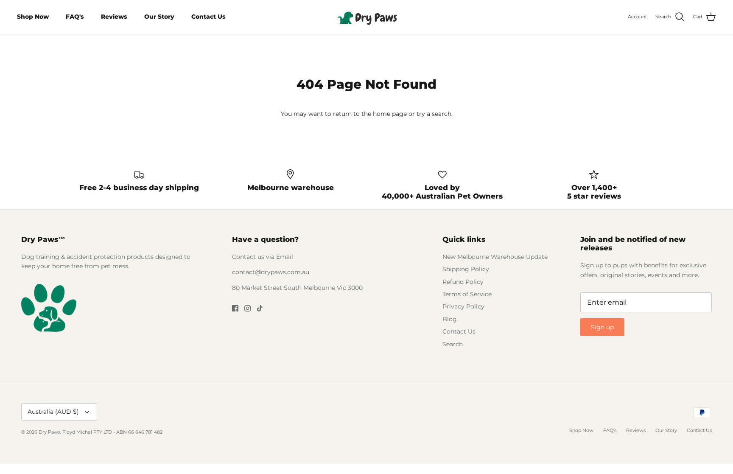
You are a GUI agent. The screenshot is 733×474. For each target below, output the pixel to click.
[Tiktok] (260, 308)
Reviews (114, 16)
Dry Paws (49, 432)
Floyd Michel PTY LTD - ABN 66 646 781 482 (112, 432)
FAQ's (75, 16)
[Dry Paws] (366, 16)
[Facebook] (235, 308)
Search (452, 344)
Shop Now (33, 16)
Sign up (602, 327)
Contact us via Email (262, 257)
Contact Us (208, 16)
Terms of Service (467, 294)
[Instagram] (247, 308)
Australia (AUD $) (53, 411)
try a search (434, 114)
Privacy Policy (463, 306)
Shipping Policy (465, 269)
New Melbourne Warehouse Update (495, 257)
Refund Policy (463, 282)
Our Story (159, 16)
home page (390, 114)
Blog (449, 319)
